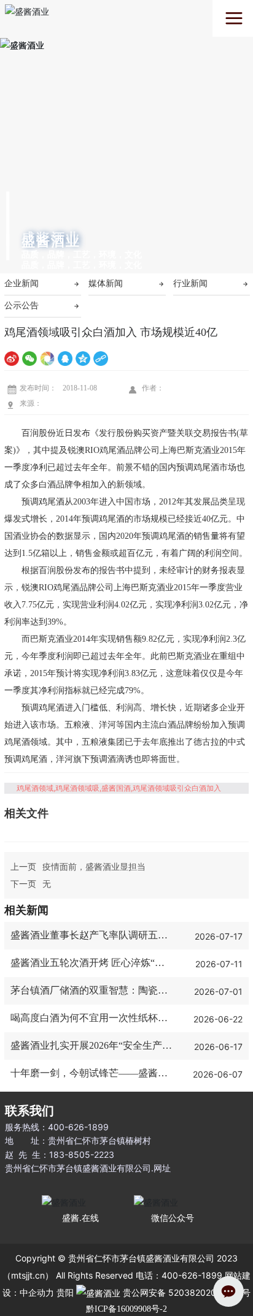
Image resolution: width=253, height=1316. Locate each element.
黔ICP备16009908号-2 (126, 1309)
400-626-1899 (79, 1127)
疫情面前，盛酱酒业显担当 (94, 866)
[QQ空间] (83, 358)
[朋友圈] (47, 358)
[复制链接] (100, 358)
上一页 (23, 866)
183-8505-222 (79, 1154)
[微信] (29, 358)
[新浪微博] (11, 358)
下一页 (23, 883)
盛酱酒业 (50, 241)
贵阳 (65, 1292)
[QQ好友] (65, 358)
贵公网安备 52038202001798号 (185, 1292)
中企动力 (37, 1292)
